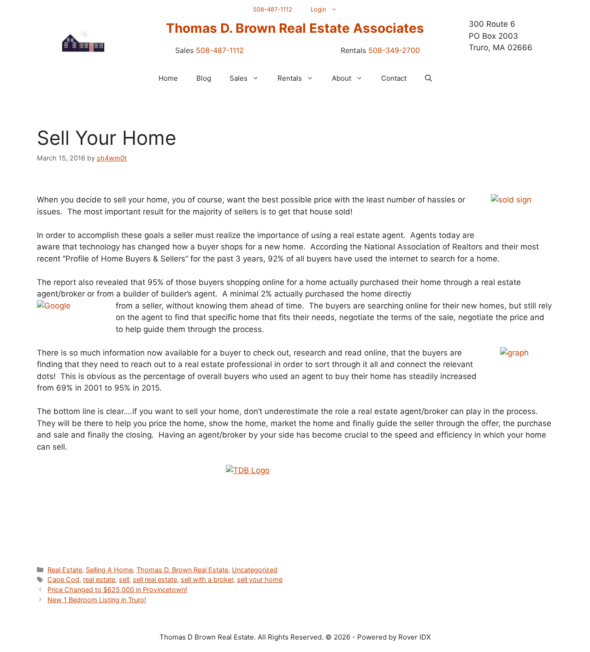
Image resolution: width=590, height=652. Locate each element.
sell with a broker (207, 579)
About (341, 78)
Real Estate (64, 570)
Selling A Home (109, 570)
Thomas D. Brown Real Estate (182, 570)
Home (168, 78)
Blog (203, 78)
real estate (99, 579)
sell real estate (155, 579)
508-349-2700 (394, 50)
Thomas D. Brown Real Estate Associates (295, 28)
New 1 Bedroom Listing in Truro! (96, 600)
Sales (239, 78)
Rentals (289, 78)
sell (124, 579)
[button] (428, 78)
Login (318, 9)
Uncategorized (254, 570)
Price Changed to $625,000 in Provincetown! (117, 589)
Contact (394, 78)
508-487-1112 (272, 9)
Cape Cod (63, 579)
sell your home (260, 579)
